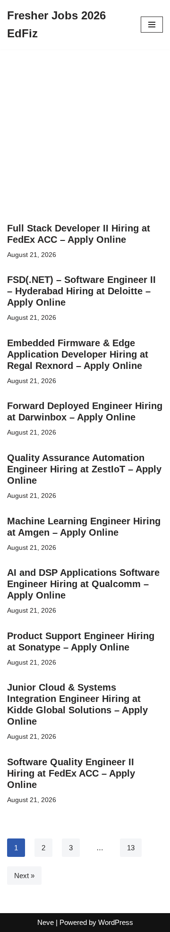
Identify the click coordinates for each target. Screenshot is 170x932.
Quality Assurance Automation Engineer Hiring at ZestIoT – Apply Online (84, 469)
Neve (45, 922)
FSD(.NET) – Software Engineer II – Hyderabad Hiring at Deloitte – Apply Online (81, 291)
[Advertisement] (85, 146)
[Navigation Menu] (152, 25)
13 (131, 848)
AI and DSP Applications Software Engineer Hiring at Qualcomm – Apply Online (83, 583)
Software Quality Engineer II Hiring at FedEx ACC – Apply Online (71, 773)
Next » (24, 876)
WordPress (115, 922)
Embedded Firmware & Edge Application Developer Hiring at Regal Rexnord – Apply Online (77, 354)
